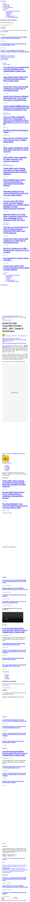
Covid (18, 866)
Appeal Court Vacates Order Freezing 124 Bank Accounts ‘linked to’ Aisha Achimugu (16, 267)
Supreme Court (17, 871)
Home (4, 3)
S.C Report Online (10, 16)
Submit (15, 897)
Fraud (16, 868)
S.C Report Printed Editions (12, 17)
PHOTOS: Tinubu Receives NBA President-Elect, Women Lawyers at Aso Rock (16, 250)
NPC (3, 871)
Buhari (11, 866)
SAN (13, 871)
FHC (11, 868)
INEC (18, 868)
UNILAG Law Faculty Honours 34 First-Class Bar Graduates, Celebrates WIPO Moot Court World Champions (15, 51)
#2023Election (4, 865)
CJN (15, 866)
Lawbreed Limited (9, 335)
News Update (6, 4)
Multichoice (14, 869)
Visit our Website (4, 59)
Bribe (7, 866)
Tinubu (23, 871)
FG (9, 868)
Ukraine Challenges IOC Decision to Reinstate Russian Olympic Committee (13, 659)
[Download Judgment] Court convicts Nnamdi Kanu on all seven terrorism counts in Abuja (15, 193)
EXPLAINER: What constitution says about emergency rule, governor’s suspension (15, 159)
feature (24, 866)
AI (12, 865)
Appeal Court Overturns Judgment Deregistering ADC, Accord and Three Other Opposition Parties (16, 98)
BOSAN (5, 866)
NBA (17, 869)
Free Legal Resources (8, 7)
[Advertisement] (15, 301)
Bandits (25, 865)
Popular (10, 871)
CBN (14, 866)
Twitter (7, 872)
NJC (22, 869)
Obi (4, 871)
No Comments (22, 335)
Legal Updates (6, 6)
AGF (11, 865)
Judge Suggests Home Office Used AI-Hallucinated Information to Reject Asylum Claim (15, 79)
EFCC (20, 866)
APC (18, 865)
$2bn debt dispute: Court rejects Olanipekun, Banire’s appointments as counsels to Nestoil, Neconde (15, 588)
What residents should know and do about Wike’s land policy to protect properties (16, 149)
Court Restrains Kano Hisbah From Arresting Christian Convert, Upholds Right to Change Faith (14, 37)
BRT (9, 866)
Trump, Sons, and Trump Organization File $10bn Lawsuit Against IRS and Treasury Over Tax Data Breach (14, 581)
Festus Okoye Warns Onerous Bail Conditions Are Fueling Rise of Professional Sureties (15, 88)
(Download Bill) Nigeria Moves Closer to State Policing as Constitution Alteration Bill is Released (14, 182)
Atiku (20, 865)
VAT (10, 872)
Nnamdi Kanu (25, 869)
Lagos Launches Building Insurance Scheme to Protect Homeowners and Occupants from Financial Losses (16, 108)
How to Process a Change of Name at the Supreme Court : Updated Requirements (15, 140)
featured (5, 868)
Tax (20, 871)
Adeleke (8, 865)
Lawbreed (21, 868)
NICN (20, 869)
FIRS (14, 868)
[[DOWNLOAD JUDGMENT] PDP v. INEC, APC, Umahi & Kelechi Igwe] (15, 340)
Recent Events (9, 12)
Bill (2, 866)
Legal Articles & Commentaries (13, 11)
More (4, 9)
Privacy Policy (5, 694)
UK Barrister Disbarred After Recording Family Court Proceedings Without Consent (14, 44)
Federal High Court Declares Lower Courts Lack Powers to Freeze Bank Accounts (14, 602)
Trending (4, 872)
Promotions (8, 13)
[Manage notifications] (3, 899)
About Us (8, 14)
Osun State (7, 871)
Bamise (22, 865)
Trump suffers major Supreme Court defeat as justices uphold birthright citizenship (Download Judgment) (15, 171)
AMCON (15, 865)
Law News (5, 8)
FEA (22, 866)
